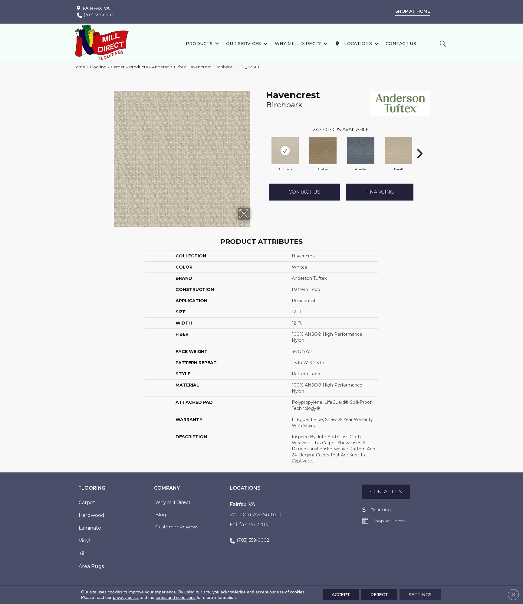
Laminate (90, 528)
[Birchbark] (285, 150)
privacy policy (126, 597)
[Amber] (323, 150)
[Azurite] (361, 150)
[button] (216, 43)
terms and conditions (176, 597)
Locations (357, 43)
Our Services (243, 43)
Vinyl (84, 541)
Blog (160, 514)
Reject (379, 594)
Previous (263, 145)
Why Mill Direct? (298, 43)
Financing (379, 192)
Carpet (118, 66)
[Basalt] (398, 150)
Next (419, 145)
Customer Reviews (176, 527)
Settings (420, 594)
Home (78, 66)
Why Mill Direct (172, 502)
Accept (341, 594)
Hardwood (91, 515)
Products (199, 43)
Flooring (98, 66)
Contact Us (401, 43)
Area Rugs (91, 566)
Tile (83, 554)
